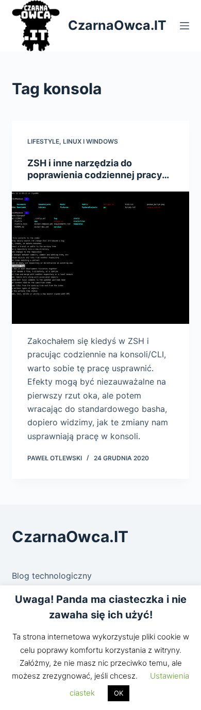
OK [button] (118, 693)
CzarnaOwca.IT (117, 25)
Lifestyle (43, 141)
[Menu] (184, 25)
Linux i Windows (90, 141)
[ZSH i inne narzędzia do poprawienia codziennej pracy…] (100, 258)
